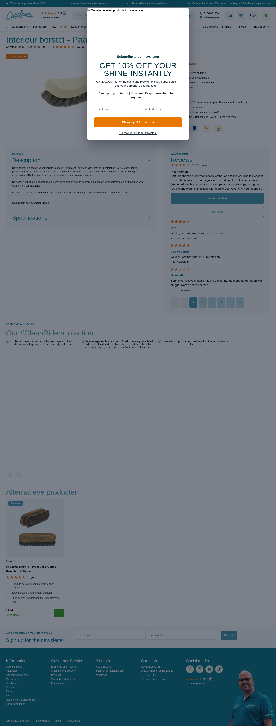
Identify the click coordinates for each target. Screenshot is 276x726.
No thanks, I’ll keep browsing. (138, 132)
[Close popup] (183, 13)
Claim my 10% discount (138, 122)
